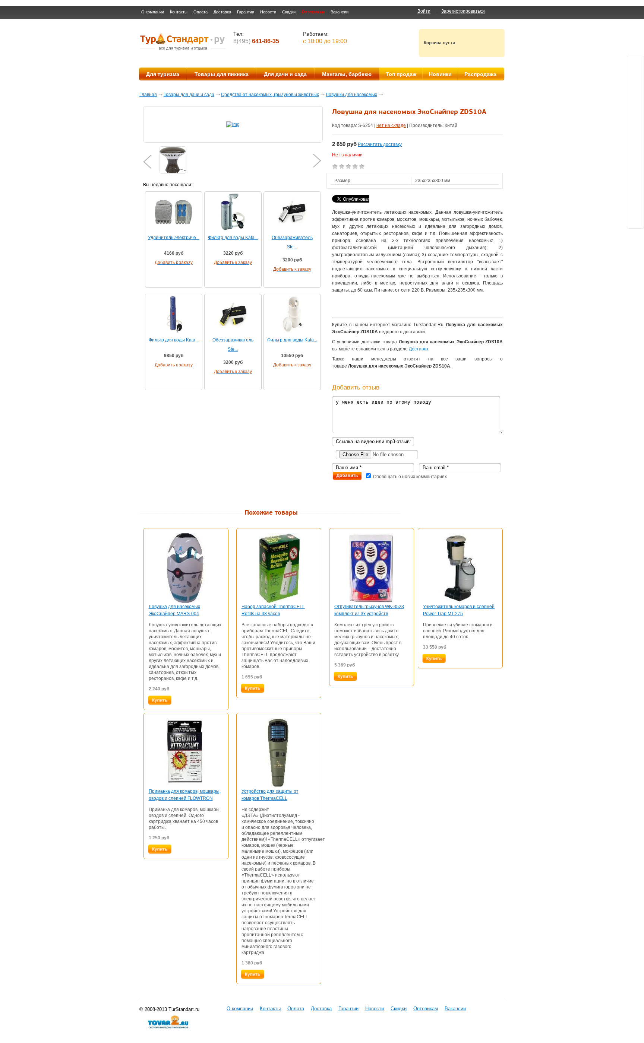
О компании (152, 12)
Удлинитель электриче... (173, 237)
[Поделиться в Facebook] (635, 121)
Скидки (289, 12)
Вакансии (339, 12)
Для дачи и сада (285, 74)
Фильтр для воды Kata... (233, 237)
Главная (148, 94)
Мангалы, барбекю (347, 74)
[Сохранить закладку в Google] (635, 163)
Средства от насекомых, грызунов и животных (270, 94)
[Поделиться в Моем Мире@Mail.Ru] (635, 93)
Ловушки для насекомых (351, 94)
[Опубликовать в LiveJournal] (635, 206)
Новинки (440, 74)
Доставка (222, 12)
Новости (268, 12)
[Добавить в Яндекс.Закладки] (635, 220)
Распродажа (480, 74)
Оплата (200, 12)
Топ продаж (401, 74)
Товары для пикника (222, 74)
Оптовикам (313, 12)
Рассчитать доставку (380, 144)
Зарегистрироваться (463, 11)
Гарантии (245, 12)
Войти (423, 11)
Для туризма (162, 74)
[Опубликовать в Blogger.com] (635, 178)
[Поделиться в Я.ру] (635, 135)
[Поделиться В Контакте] (635, 79)
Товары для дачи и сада (189, 94)
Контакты (178, 12)
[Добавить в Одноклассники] (635, 107)
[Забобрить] (635, 149)
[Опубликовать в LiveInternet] (635, 192)
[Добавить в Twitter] (635, 64)
